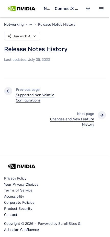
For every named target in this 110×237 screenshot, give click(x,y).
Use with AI (22, 36)
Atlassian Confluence (21, 229)
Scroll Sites (67, 223)
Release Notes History (56, 24)
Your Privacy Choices (21, 184)
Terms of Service (18, 190)
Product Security (18, 208)
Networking (47, 8)
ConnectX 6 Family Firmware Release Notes (67, 8)
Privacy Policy (15, 178)
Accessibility (14, 196)
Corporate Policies (19, 202)
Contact (10, 214)
